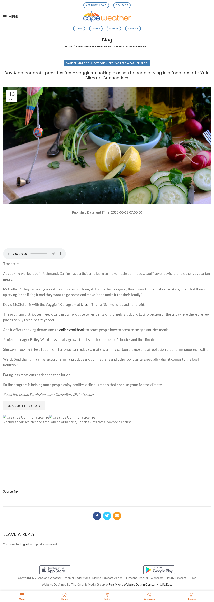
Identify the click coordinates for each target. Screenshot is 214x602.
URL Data (166, 584)
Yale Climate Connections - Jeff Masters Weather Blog (112, 46)
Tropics (133, 28)
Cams (79, 28)
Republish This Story (24, 405)
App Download (96, 5)
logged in (26, 544)
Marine (113, 28)
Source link (10, 491)
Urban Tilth (90, 304)
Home (68, 46)
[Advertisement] (107, 229)
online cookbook (72, 330)
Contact (122, 5)
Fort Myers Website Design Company (133, 584)
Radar (96, 28)
